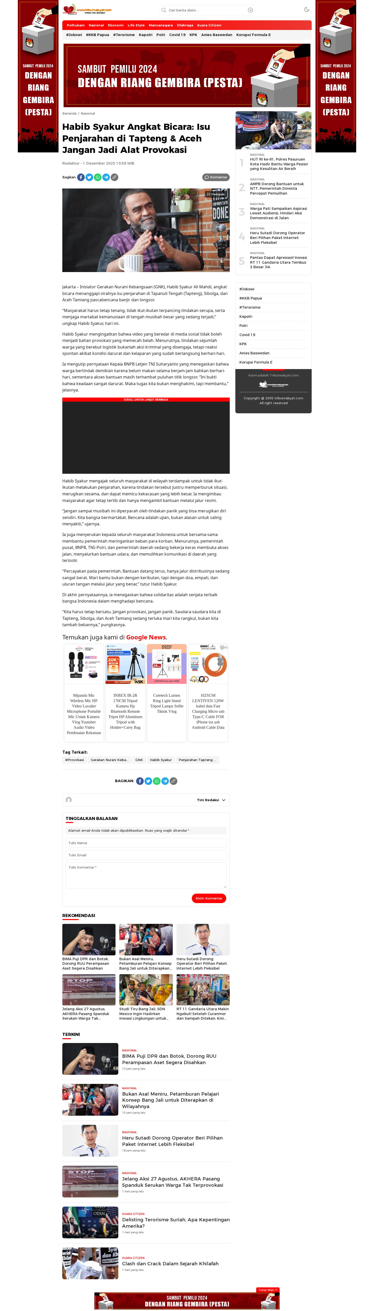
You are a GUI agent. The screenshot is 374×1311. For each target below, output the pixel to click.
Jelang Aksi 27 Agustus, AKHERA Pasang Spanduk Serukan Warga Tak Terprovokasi (85, 1016)
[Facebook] (81, 177)
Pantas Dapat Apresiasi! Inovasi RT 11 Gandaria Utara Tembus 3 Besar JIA (278, 262)
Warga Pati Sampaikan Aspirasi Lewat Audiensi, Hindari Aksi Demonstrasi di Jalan (278, 213)
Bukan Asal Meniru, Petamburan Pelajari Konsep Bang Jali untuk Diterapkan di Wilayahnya (145, 966)
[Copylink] (114, 177)
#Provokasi (74, 760)
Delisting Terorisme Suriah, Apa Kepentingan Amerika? (176, 1223)
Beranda (69, 113)
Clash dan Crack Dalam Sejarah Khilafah (170, 1264)
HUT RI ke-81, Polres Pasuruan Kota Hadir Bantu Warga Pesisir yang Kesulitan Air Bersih (279, 164)
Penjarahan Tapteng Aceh (199, 760)
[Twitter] (89, 177)
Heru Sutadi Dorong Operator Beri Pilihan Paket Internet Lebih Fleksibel (202, 963)
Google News (146, 637)
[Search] (250, 10)
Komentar (218, 177)
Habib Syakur (161, 760)
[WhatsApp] (98, 177)
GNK (139, 760)
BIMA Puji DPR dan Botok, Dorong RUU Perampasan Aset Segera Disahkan (85, 963)
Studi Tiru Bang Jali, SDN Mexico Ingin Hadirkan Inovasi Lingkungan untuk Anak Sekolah (142, 1016)
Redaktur (71, 163)
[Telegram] (106, 177)
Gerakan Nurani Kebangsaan (111, 760)
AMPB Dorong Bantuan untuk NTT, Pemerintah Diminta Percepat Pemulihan (277, 188)
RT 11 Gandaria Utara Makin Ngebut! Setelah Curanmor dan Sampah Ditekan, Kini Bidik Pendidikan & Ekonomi (203, 1016)
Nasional (88, 113)
